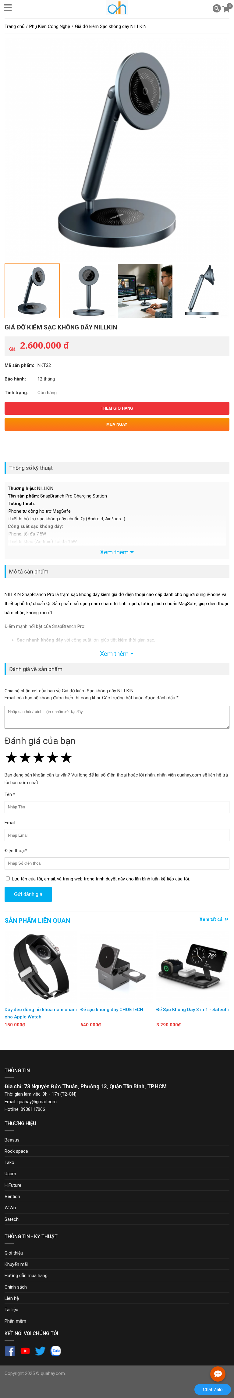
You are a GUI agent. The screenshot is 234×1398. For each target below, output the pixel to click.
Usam (10, 1173)
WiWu (10, 1207)
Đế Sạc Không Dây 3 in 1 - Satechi (192, 1009)
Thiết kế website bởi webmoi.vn (98, 1373)
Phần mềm (15, 1321)
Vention (12, 1196)
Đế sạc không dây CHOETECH (111, 1009)
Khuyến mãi (16, 1264)
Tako (9, 1162)
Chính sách (16, 1287)
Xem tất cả (212, 919)
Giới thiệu (14, 1253)
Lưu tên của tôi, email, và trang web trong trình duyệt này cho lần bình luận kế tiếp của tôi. (101, 879)
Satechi (12, 1219)
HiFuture (13, 1185)
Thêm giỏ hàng (117, 408)
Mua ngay (116, 424)
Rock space (16, 1151)
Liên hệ (12, 1298)
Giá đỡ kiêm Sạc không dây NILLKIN (61, 327)
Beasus (12, 1140)
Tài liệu (11, 1309)
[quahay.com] (117, 13)
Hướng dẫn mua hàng (26, 1275)
